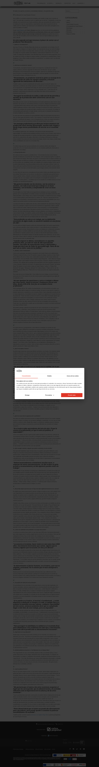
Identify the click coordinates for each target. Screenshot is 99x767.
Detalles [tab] (49, 376)
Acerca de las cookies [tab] (73, 376)
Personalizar (48, 395)
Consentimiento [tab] (26, 376)
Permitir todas (72, 395)
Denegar (27, 395)
